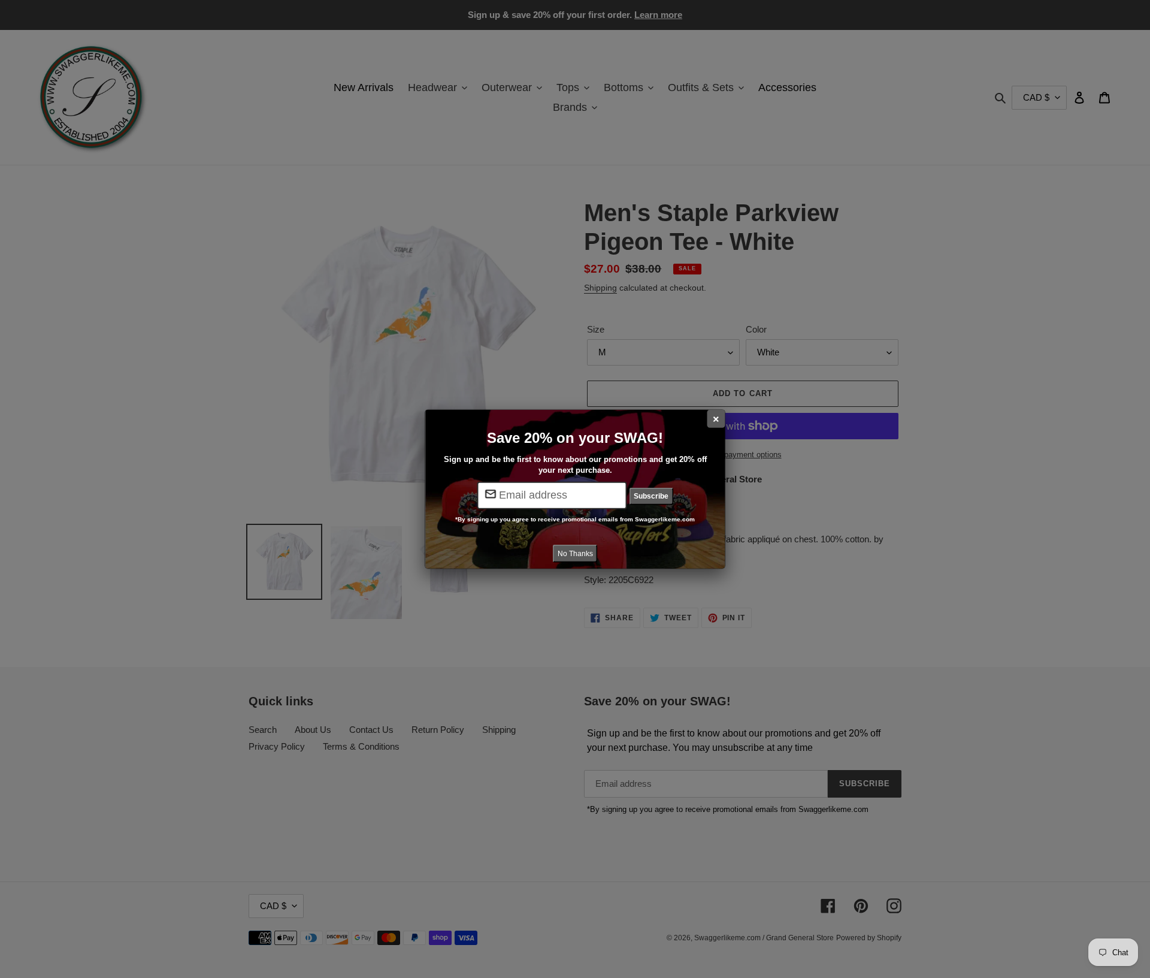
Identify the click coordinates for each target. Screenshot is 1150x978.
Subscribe (651, 496)
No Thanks (575, 553)
